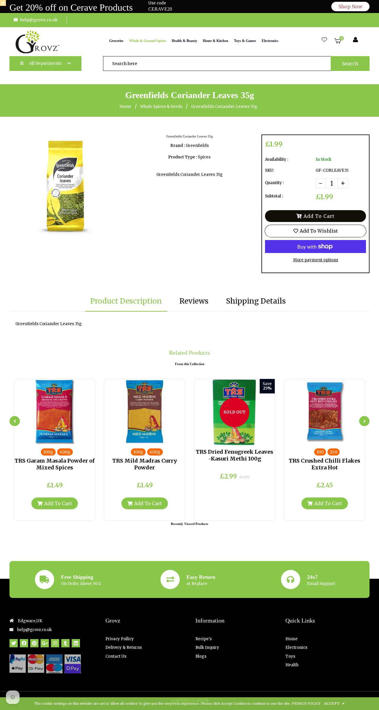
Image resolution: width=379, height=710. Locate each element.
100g (48, 452)
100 (320, 452)
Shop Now (350, 6)
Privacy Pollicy (119, 638)
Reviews (193, 301)
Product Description (126, 301)
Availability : (276, 159)
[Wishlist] (324, 40)
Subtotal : (274, 196)
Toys (290, 656)
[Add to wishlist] (69, 439)
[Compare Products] (40, 439)
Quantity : (274, 182)
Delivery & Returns (123, 647)
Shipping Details (256, 301)
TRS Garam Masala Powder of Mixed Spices (55, 464)
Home (125, 106)
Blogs (200, 656)
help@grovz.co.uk (39, 19)
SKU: (269, 170)
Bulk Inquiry (207, 647)
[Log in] (355, 40)
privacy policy (306, 703)
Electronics (296, 647)
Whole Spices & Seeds (161, 106)
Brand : (177, 145)
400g (65, 452)
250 (333, 452)
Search (350, 64)
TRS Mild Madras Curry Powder (144, 464)
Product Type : (182, 157)
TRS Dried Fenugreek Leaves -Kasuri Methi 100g (234, 455)
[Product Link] (59, 439)
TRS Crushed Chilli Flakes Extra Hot (324, 464)
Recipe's (203, 638)
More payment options (315, 259)
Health (291, 664)
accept (334, 703)
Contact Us (115, 656)
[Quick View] (49, 439)
